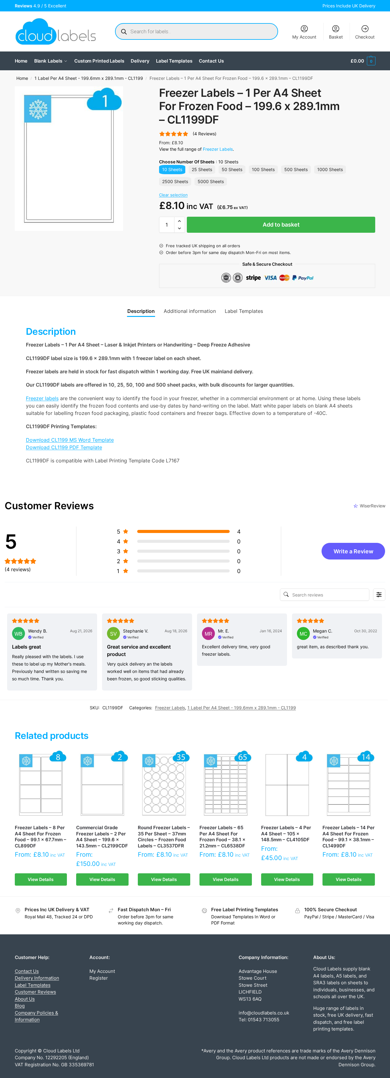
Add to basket (281, 224)
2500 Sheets (175, 181)
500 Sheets (296, 169)
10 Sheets (172, 169)
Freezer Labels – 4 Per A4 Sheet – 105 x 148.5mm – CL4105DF (286, 833)
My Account (304, 36)
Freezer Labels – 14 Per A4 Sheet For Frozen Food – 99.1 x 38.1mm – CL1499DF (348, 837)
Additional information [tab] (190, 311)
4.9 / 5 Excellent (42, 5)
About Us (25, 999)
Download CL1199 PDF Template (64, 447)
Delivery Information (37, 978)
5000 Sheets (211, 181)
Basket (336, 36)
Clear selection (173, 194)
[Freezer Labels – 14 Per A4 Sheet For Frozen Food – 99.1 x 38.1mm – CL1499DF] (348, 785)
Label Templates (33, 985)
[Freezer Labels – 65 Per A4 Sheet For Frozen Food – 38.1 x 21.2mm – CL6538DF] (225, 785)
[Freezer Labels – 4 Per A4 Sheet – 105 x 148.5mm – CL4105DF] (287, 785)
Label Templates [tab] (244, 311)
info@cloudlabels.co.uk (264, 1013)
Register (98, 978)
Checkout (365, 36)
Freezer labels (42, 398)
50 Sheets (232, 169)
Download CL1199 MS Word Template (70, 440)
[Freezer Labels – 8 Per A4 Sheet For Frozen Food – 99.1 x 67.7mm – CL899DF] (41, 785)
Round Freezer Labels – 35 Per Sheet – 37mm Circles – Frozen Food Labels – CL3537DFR (164, 837)
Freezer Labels (218, 149)
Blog (20, 1006)
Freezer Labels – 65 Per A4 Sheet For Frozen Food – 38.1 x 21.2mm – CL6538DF (222, 837)
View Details (41, 879)
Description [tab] (141, 311)
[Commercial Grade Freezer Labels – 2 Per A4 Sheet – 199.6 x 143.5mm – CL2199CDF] (102, 785)
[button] (363, 61)
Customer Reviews (35, 992)
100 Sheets (263, 169)
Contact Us (27, 971)
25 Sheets (202, 169)
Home (22, 78)
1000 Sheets (330, 169)
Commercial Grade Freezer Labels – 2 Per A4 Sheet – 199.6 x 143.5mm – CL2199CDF (102, 837)
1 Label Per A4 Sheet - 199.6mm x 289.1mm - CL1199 (89, 78)
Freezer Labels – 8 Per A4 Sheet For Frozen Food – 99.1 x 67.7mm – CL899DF (40, 837)
